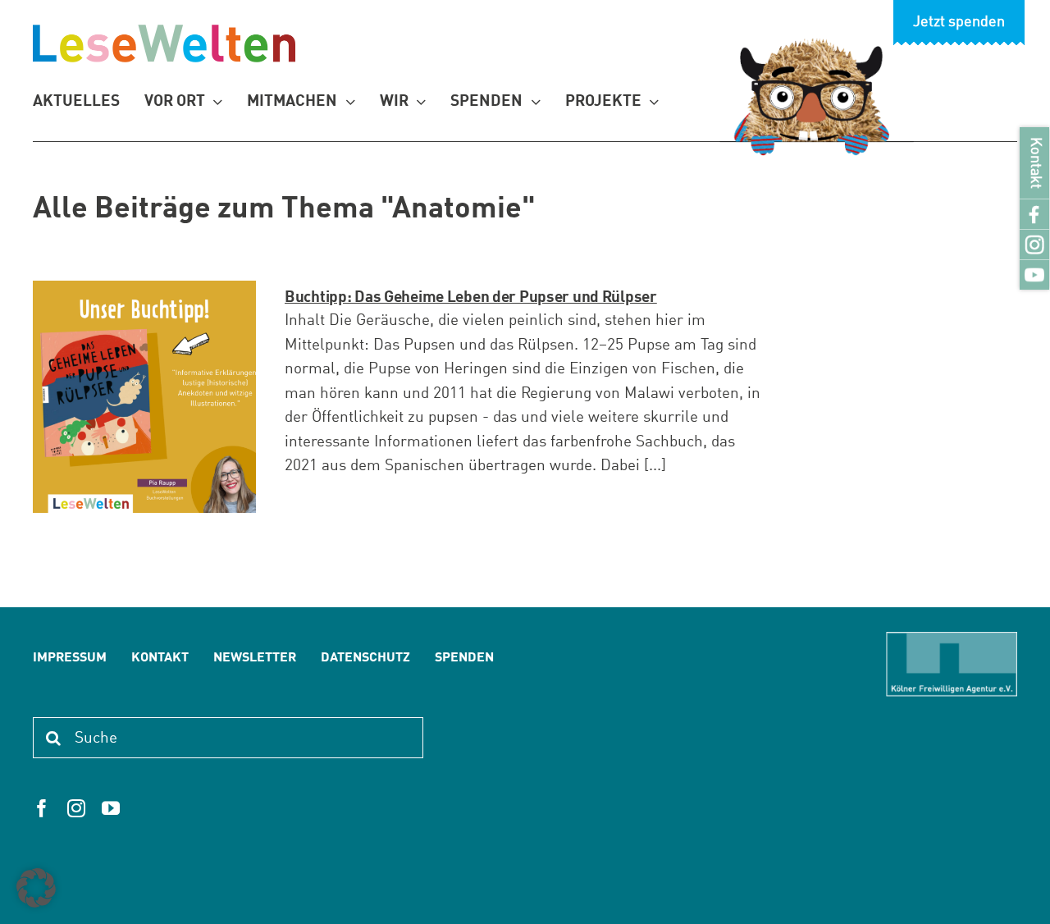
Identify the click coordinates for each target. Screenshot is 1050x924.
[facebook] (42, 808)
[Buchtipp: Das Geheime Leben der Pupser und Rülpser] (144, 397)
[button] (36, 888)
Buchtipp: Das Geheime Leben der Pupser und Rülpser (471, 297)
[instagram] (76, 808)
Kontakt (1035, 163)
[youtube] (111, 808)
